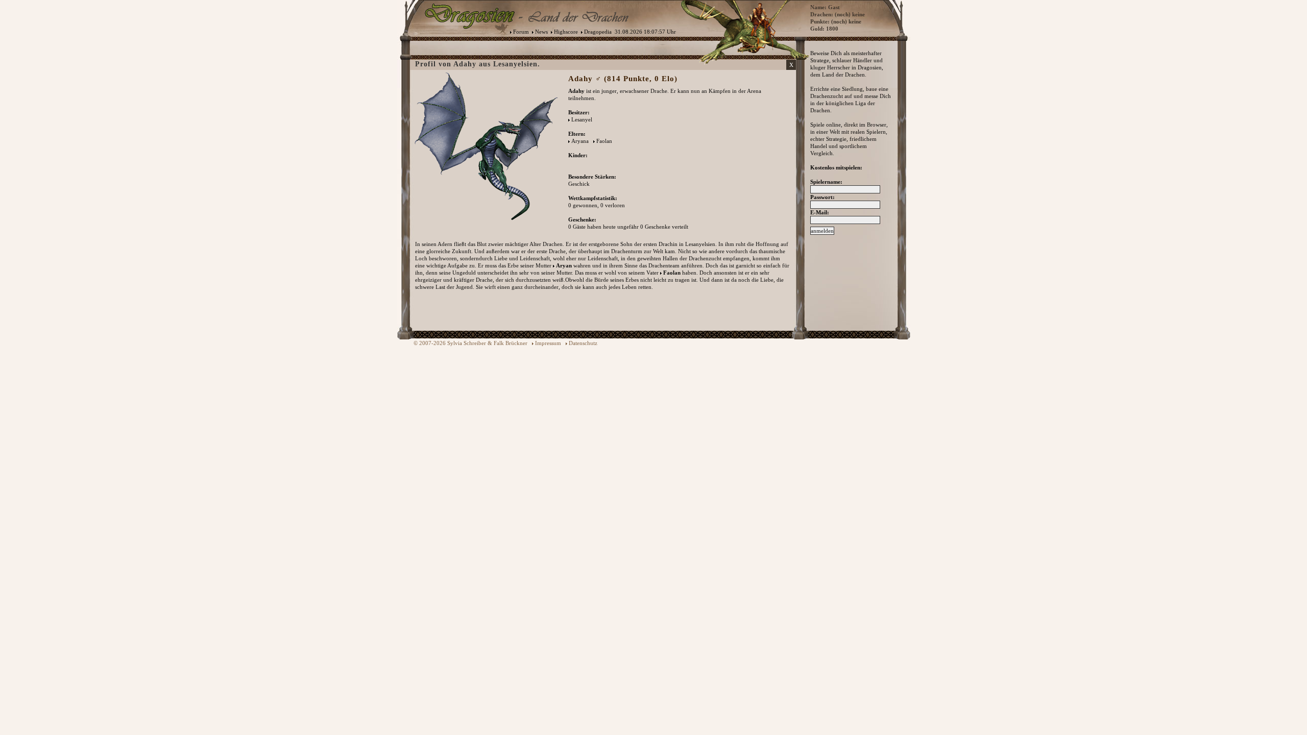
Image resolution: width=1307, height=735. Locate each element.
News (541, 32)
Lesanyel (581, 119)
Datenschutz (583, 343)
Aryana (580, 141)
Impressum (548, 343)
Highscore (566, 32)
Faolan (604, 141)
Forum (521, 32)
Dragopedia (598, 32)
